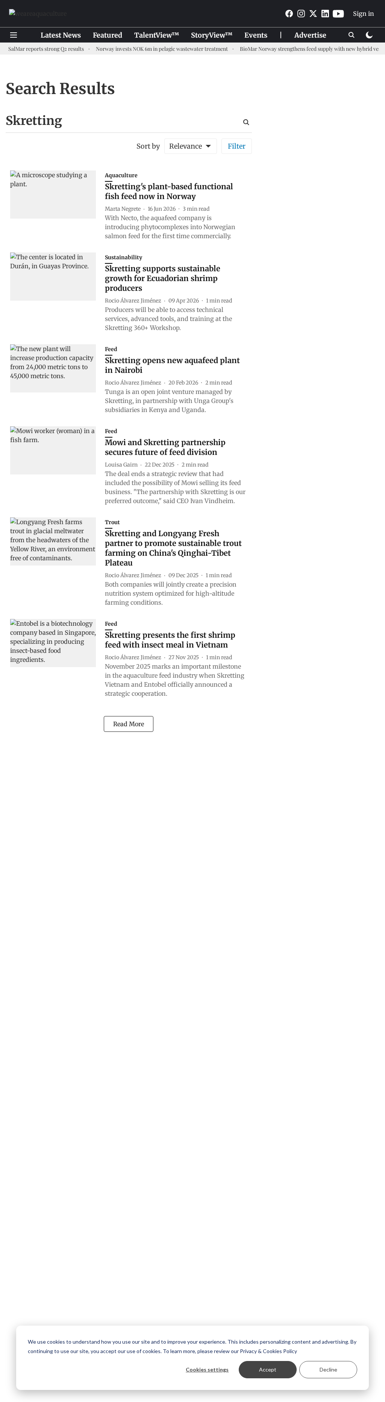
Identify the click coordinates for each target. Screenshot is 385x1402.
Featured (107, 35)
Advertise (310, 35)
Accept (267, 1369)
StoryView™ (211, 35)
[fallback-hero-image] (57, 206)
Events (255, 35)
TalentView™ (156, 35)
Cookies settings (207, 1369)
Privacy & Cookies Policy (268, 1351)
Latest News (61, 35)
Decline (328, 1369)
